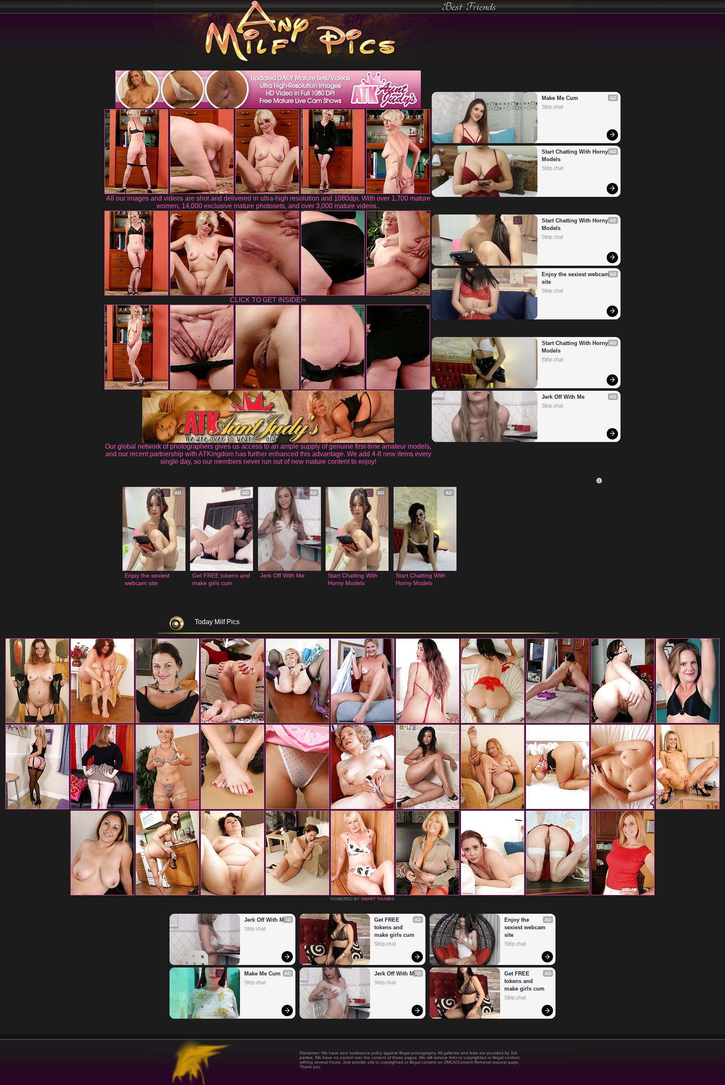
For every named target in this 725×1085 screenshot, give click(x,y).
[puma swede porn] (37, 721)
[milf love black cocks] (102, 894)
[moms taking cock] (362, 721)
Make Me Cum (560, 98)
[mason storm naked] (427, 721)
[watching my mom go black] (232, 721)
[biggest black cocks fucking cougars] (167, 807)
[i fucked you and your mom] (688, 807)
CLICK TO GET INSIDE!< (268, 299)
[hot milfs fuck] (557, 894)
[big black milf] (492, 721)
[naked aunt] (623, 721)
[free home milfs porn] (427, 807)
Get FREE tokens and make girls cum (221, 579)
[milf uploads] (623, 807)
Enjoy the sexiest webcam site (576, 278)
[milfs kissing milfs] (37, 807)
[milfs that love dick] (557, 807)
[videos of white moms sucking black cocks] (427, 894)
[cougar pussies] (102, 807)
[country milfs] (102, 721)
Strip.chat (552, 107)
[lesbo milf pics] (362, 807)
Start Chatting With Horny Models (576, 155)
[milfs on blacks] (688, 721)
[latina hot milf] (297, 807)
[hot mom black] (623, 894)
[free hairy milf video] (492, 894)
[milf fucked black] (232, 894)
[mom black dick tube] (167, 894)
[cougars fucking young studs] (297, 721)
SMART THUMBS (377, 899)
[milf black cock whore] (232, 807)
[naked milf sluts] (492, 807)
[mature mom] (557, 721)
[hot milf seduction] (167, 721)
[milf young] (297, 894)
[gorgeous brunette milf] (362, 894)
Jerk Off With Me (563, 397)
